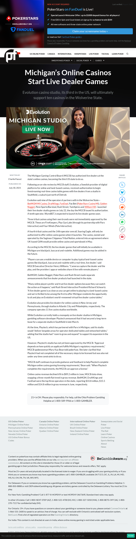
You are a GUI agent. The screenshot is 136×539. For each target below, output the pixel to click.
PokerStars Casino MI (87, 203)
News (103, 447)
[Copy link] (122, 229)
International (65, 54)
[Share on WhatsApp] (122, 222)
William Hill (90, 207)
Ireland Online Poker (79, 434)
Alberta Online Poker (49, 427)
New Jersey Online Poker (19, 431)
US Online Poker (37, 54)
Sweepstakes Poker (61, 60)
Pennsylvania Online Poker (20, 427)
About (104, 443)
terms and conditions (16, 527)
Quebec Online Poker (49, 431)
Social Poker (82, 60)
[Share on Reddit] (122, 207)
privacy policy (31, 527)
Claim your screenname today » (90, 31)
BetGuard (12, 514)
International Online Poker (82, 421)
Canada (51, 54)
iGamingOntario (61, 514)
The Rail (105, 54)
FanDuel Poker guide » (71, 37)
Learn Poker (118, 54)
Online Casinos (108, 437)
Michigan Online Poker (18, 424)
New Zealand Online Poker (82, 431)
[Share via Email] (122, 237)
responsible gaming (44, 527)
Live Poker (94, 54)
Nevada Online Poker (18, 434)
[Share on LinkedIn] (122, 214)
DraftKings (53, 203)
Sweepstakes (80, 54)
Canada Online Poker (49, 421)
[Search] (127, 54)
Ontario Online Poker (49, 424)
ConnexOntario (118, 508)
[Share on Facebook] (122, 200)
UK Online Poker (78, 424)
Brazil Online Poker (79, 427)
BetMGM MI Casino (37, 203)
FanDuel (64, 203)
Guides (98, 60)
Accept (130, 535)
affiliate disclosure (60, 527)
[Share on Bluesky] (122, 192)
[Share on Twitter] (122, 185)
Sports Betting (107, 440)
